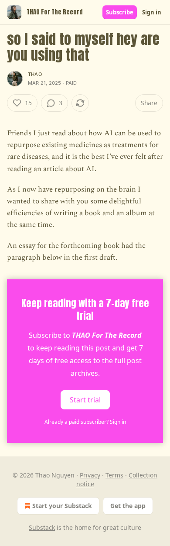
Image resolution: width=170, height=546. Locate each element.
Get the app (128, 505)
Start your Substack (62, 505)
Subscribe (119, 12)
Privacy (90, 475)
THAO (35, 74)
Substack (42, 527)
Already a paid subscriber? (85, 422)
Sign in (151, 12)
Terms (114, 475)
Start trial (85, 400)
